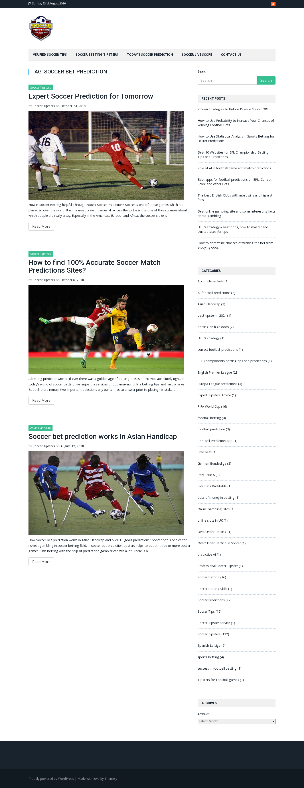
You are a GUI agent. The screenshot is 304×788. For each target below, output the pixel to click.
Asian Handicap (40, 428)
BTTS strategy (208, 338)
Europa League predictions (217, 384)
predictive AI (207, 554)
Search (202, 71)
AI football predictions (214, 293)
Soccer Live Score (197, 54)
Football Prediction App (215, 441)
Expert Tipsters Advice (214, 395)
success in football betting (217, 668)
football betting (209, 418)
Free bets (205, 452)
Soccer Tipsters (40, 87)
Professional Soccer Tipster (218, 566)
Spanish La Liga (209, 645)
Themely (111, 778)
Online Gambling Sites (214, 509)
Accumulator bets (211, 281)
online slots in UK (210, 520)
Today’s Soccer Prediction (150, 54)
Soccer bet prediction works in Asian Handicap (102, 436)
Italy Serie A (206, 475)
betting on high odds (213, 327)
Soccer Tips (206, 611)
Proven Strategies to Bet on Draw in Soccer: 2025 (234, 109)
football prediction (211, 429)
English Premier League (215, 372)
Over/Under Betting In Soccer (219, 543)
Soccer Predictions (211, 600)
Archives (204, 714)
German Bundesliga (212, 463)
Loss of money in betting (216, 497)
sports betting (208, 657)
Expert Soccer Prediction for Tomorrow (90, 96)
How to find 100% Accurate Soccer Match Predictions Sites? (94, 266)
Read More (41, 226)
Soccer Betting (208, 577)
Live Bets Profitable (212, 486)
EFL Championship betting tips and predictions (232, 361)
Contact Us (231, 54)
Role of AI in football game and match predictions (234, 168)
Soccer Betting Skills (212, 589)
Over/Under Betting (212, 532)
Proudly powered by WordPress (51, 778)
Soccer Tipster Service (214, 623)
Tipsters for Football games (218, 680)
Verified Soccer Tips (50, 54)
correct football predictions (218, 349)
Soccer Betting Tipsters (97, 54)
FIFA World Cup (209, 406)
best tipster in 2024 (212, 315)
